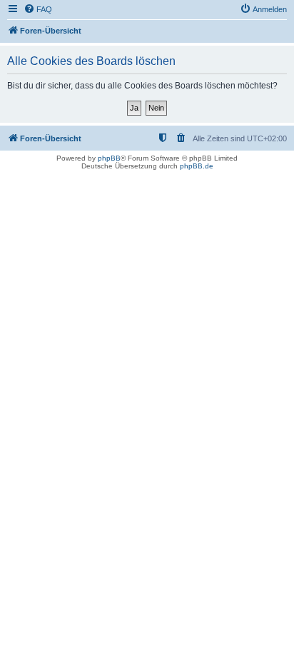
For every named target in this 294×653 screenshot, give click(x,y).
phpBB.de (196, 166)
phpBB (109, 158)
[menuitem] (38, 9)
